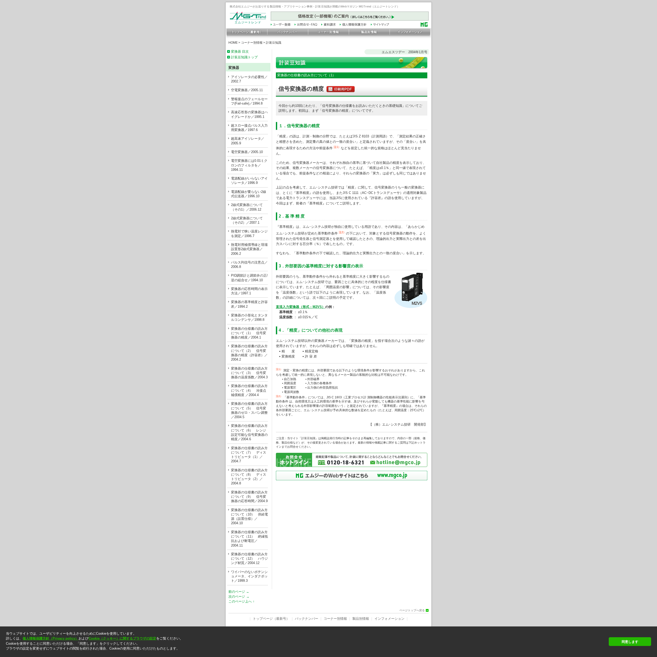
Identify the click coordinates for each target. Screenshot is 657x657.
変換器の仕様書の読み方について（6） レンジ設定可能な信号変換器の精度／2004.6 (249, 432)
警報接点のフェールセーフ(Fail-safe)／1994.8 (249, 101)
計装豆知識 (273, 42)
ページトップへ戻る (412, 610)
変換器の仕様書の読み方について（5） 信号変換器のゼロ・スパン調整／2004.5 (249, 410)
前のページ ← (238, 592)
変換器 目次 (240, 51)
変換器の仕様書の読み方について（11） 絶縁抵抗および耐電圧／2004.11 (249, 538)
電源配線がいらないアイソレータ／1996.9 (249, 180)
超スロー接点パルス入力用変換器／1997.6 (249, 128)
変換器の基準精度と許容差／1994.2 (249, 304)
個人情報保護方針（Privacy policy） (51, 638)
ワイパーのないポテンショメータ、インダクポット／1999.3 (249, 576)
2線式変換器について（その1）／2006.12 (247, 207)
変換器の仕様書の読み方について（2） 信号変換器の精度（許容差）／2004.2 (249, 352)
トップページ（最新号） (271, 619)
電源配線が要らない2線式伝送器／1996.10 (248, 194)
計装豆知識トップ (244, 57)
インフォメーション (389, 619)
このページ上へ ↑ (241, 601)
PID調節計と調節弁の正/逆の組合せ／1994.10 (249, 278)
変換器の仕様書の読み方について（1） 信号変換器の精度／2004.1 (249, 333)
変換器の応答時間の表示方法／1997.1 (249, 291)
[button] (305, 653)
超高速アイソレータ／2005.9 (247, 141)
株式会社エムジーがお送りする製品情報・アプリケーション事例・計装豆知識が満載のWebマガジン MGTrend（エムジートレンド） (315, 6)
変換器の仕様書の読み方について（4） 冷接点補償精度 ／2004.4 (249, 390)
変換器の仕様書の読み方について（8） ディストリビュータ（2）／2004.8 (249, 476)
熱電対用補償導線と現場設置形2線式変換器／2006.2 (249, 249)
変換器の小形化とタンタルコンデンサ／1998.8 (249, 317)
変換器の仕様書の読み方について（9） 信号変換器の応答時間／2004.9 (249, 496)
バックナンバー (306, 619)
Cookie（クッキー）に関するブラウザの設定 (122, 638)
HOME (233, 42)
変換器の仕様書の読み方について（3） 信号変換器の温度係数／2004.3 (249, 373)
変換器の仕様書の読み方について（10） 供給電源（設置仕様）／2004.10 (249, 516)
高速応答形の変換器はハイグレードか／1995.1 (249, 114)
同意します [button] (630, 642)
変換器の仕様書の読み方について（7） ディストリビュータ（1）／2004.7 (249, 454)
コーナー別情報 (252, 42)
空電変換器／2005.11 (247, 90)
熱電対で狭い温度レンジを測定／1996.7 (249, 233)
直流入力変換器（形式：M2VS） (300, 307)
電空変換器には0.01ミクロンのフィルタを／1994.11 (249, 165)
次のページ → (238, 596)
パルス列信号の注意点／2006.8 (249, 264)
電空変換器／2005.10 (247, 152)
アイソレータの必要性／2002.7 (249, 79)
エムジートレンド (248, 22)
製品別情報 (360, 619)
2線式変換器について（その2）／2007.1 (247, 220)
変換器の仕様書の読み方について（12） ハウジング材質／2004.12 (249, 558)
